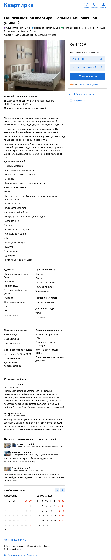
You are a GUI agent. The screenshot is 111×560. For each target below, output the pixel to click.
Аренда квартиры (24, 34)
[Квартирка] (20, 5)
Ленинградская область (16, 31)
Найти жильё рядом (14, 539)
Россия (33, 31)
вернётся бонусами (88, 84)
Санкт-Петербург (96, 27)
